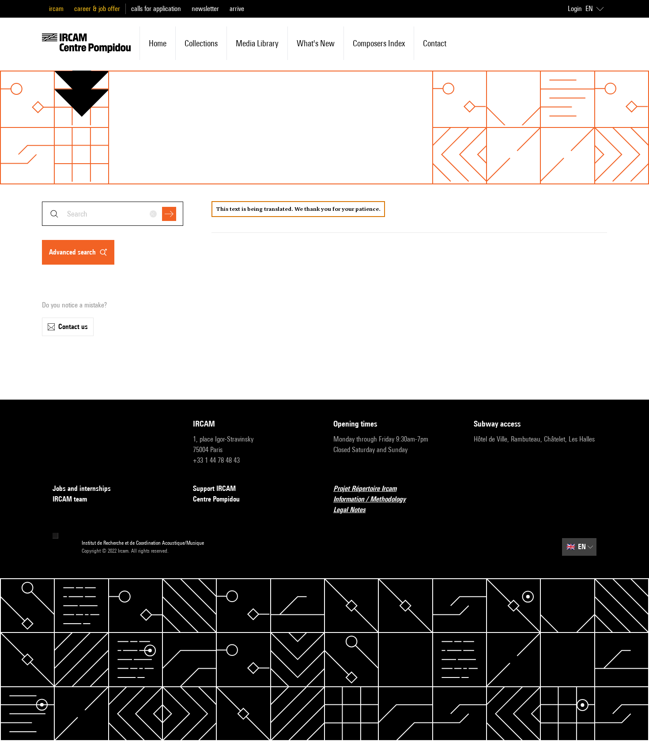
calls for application (156, 8)
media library (257, 43)
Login (575, 8)
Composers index (379, 43)
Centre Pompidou (216, 499)
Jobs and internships (82, 488)
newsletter (205, 8)
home (157, 43)
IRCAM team (70, 499)
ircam (56, 8)
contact (434, 43)
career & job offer (97, 8)
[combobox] (112, 214)
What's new (316, 43)
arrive (237, 8)
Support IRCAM (214, 488)
